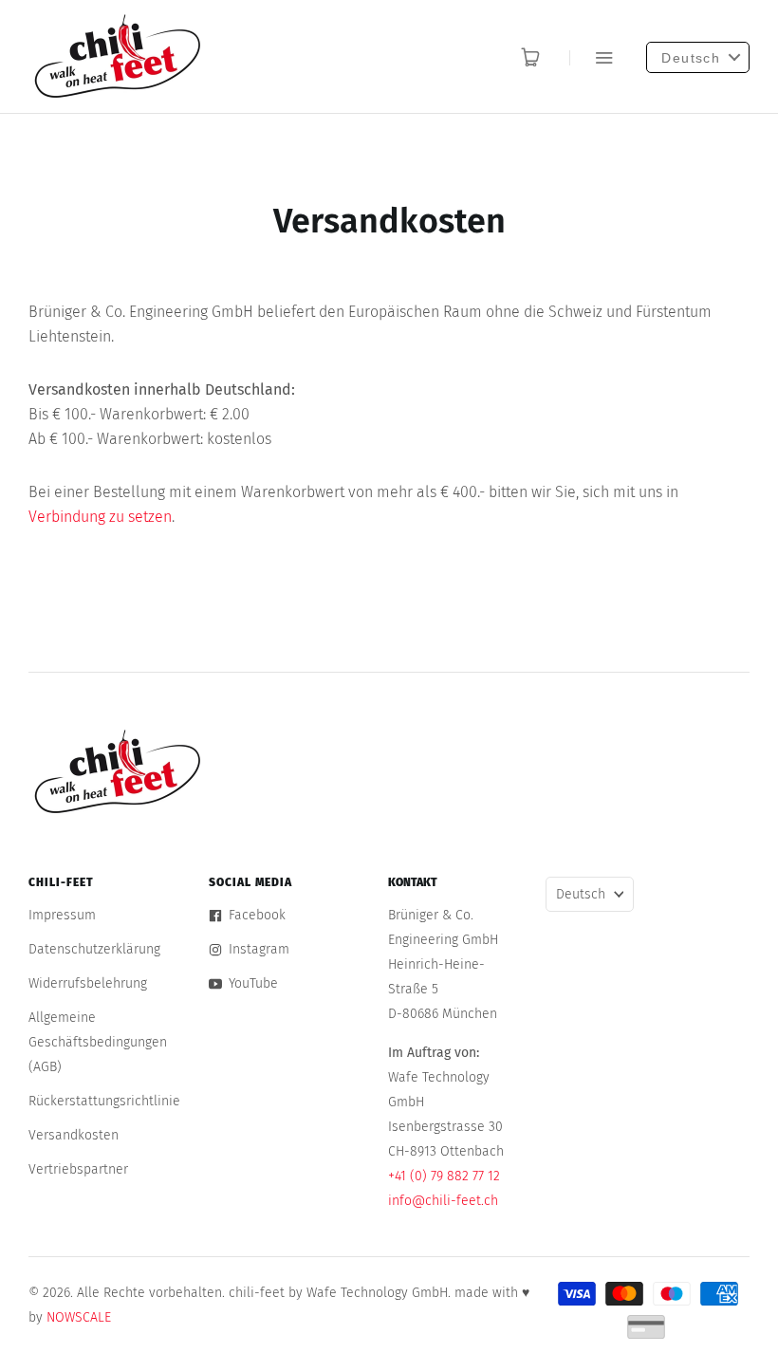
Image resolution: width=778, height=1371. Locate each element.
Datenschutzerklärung (94, 949)
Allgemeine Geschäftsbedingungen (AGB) (97, 1042)
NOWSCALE (78, 1317)
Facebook (257, 915)
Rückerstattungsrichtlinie (104, 1101)
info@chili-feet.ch (443, 1201)
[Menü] (591, 57)
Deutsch (580, 894)
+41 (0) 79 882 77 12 (444, 1176)
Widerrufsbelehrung (87, 983)
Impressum (62, 915)
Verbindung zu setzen (100, 517)
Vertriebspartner (78, 1169)
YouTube (253, 983)
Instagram (259, 949)
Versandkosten (73, 1135)
